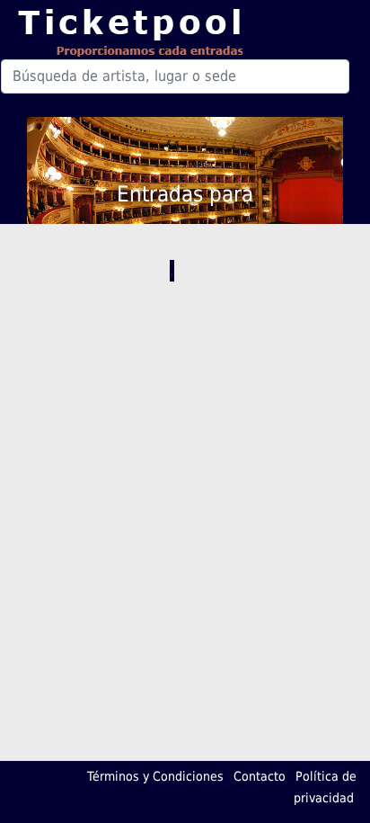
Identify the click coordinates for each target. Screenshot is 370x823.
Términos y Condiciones (155, 776)
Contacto (259, 776)
